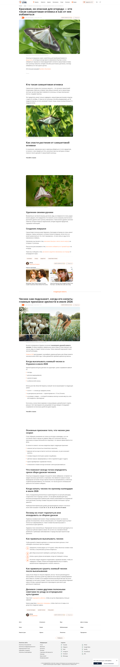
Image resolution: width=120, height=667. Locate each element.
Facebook (65, 654)
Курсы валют (43, 656)
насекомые (29, 258)
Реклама (42, 650)
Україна (36, 2)
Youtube (65, 645)
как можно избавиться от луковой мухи (58, 246)
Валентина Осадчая (34, 264)
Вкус (61, 622)
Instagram (65, 651)
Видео (74, 2)
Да (97, 663)
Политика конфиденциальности (27, 646)
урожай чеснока (41, 610)
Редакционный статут (24, 648)
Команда (42, 654)
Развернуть (60, 638)
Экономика (55, 2)
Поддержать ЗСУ (89, 2)
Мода (81, 627)
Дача (25, 5)
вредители (29, 60)
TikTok (85, 645)
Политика (62, 632)
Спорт (61, 2)
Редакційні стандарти (24, 650)
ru (96, 2)
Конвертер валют (44, 658)
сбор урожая (50, 610)
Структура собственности (46, 652)
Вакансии (42, 646)
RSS (85, 654)
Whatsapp (65, 656)
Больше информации (109, 663)
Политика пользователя (25, 644)
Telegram (65, 647)
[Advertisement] (49, 77)
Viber (64, 649)
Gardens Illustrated (45, 69)
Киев (20, 627)
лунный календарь (31, 610)
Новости (43, 2)
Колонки (67, 2)
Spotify (85, 649)
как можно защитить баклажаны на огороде (56, 252)
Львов (41, 627)
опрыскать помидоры (43, 603)
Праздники (83, 632)
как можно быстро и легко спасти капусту (56, 241)
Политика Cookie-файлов (25, 652)
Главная (20, 5)
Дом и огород (84, 622)
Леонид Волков (33, 615)
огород (36, 258)
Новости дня (22, 632)
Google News (87, 647)
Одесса (41, 632)
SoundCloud (87, 651)
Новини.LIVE (30, 354)
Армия (49, 2)
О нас (41, 644)
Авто (20, 622)
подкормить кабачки (38, 598)
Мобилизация (64, 627)
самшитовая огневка (52, 258)
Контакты (42, 648)
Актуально (42, 622)
